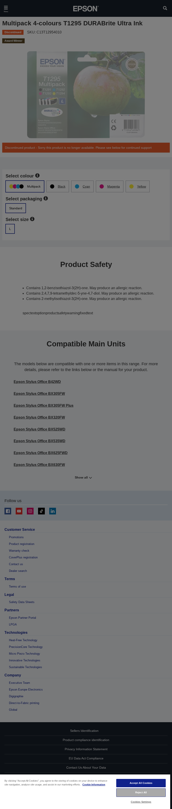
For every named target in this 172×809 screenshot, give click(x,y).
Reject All (141, 792)
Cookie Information (93, 784)
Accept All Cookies (141, 783)
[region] (85, 791)
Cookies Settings (141, 801)
